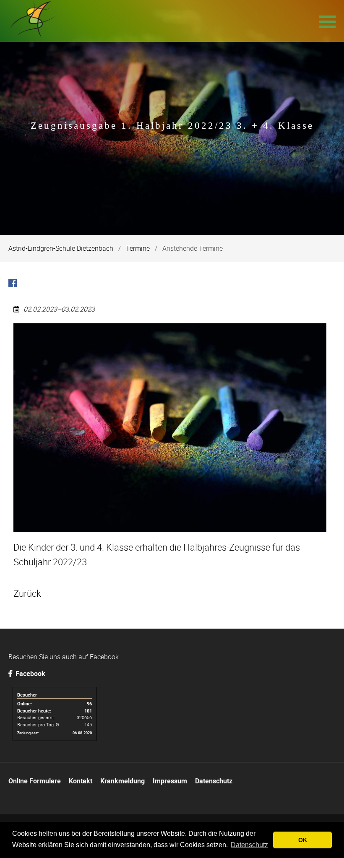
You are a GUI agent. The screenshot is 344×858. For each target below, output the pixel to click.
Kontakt (80, 780)
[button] (327, 21)
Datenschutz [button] (249, 844)
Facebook (29, 673)
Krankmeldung (122, 780)
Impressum (170, 780)
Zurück (27, 593)
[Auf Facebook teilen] (12, 284)
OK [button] (302, 840)
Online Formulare (34, 780)
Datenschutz (213, 780)
